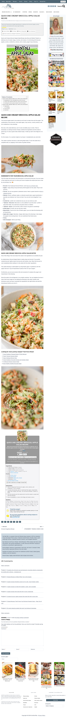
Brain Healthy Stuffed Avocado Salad (12, 363)
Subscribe (63, 1)
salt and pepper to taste (13, 480)
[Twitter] (50, 6)
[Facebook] (48, 6)
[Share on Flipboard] (17, 522)
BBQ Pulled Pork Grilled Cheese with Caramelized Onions (51, 125)
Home (3, 1)
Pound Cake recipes (27, 700)
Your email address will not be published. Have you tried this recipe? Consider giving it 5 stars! (22, 625)
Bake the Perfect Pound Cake (52, 100)
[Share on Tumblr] (14, 522)
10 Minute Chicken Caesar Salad (11, 361)
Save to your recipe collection (16, 457)
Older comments (5, 565)
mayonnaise (13, 476)
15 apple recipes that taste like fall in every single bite (19, 591)
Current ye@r (5, 656)
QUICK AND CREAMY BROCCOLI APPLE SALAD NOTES (16, 101)
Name (3, 649)
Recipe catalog (26, 696)
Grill (35, 704)
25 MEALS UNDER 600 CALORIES (59, 100)
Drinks (30, 11)
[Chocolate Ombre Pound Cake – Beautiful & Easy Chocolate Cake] (33, 670)
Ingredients (7, 105)
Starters (25, 11)
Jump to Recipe (7, 31)
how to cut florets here (32, 185)
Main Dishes (49, 11)
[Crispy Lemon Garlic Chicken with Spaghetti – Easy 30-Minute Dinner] (7, 670)
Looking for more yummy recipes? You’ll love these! (15, 103)
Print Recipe (14, 31)
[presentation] (52, 94)
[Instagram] (52, 6)
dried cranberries (14, 472)
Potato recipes (37, 698)
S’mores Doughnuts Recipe (7, 528)
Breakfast (25, 702)
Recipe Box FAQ (15, 517)
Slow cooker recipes (38, 700)
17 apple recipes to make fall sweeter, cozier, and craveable (21, 586)
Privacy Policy (41, 715)
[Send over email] (11, 522)
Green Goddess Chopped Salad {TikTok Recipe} (14, 354)
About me (25, 698)
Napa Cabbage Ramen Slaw (10, 358)
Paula (24, 450)
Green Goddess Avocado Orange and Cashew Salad (16, 359)
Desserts (35, 11)
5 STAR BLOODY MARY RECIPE (52, 112)
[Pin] (22, 93)
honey (15, 479)
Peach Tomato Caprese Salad (10, 356)
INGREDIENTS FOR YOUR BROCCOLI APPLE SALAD (15, 100)
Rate (25, 454)
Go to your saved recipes (30, 457)
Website (33, 649)
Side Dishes (56, 11)
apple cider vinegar (18, 477)
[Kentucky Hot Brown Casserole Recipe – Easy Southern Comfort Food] (20, 670)
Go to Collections (31, 31)
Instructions (7, 108)
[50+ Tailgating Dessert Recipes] (59, 673)
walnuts (12, 471)
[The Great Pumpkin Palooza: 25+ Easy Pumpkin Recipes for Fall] (46, 673)
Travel (24, 704)
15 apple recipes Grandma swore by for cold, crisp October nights (22, 581)
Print (20, 454)
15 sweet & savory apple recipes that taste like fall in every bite (22, 596)
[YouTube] (55, 6)
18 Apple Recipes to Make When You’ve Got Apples (18, 576)
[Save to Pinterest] (2, 522)
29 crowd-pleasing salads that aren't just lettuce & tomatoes (21, 608)
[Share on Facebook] (5, 522)
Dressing (8, 107)
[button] (2, 27)
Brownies (36, 702)
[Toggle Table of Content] (26, 97)
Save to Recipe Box (22, 31)
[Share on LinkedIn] (20, 522)
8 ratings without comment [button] (21, 617)
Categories (48, 703)
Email (18, 649)
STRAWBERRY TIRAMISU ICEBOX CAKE (33, 528)
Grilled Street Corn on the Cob (60, 112)
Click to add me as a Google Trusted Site (12, 33)
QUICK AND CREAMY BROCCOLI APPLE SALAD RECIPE (15, 98)
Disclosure (11, 692)
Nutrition (6, 109)
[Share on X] (8, 522)
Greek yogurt (13, 475)
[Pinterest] (54, 6)
